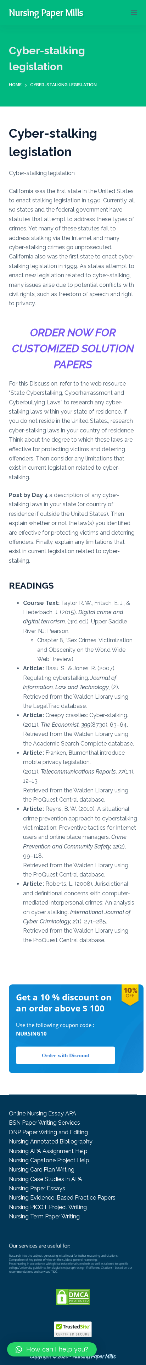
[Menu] (134, 12)
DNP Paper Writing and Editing (48, 1132)
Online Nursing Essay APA (42, 1113)
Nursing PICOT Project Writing (48, 1207)
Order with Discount (65, 1055)
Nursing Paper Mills (46, 12)
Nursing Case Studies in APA (45, 1179)
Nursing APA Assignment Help (48, 1151)
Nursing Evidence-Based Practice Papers (62, 1197)
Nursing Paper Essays (37, 1188)
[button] (52, 1349)
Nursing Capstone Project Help (49, 1160)
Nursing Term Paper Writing (44, 1216)
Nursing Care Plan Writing (41, 1169)
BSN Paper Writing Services (44, 1122)
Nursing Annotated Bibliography (50, 1141)
